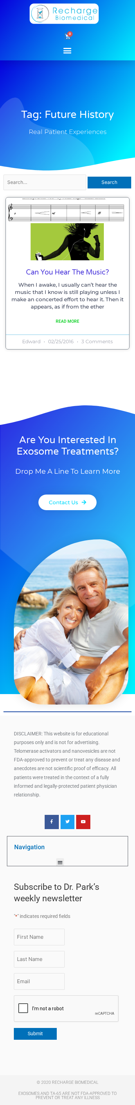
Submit (35, 1033)
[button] (67, 50)
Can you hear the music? (67, 272)
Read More (67, 321)
